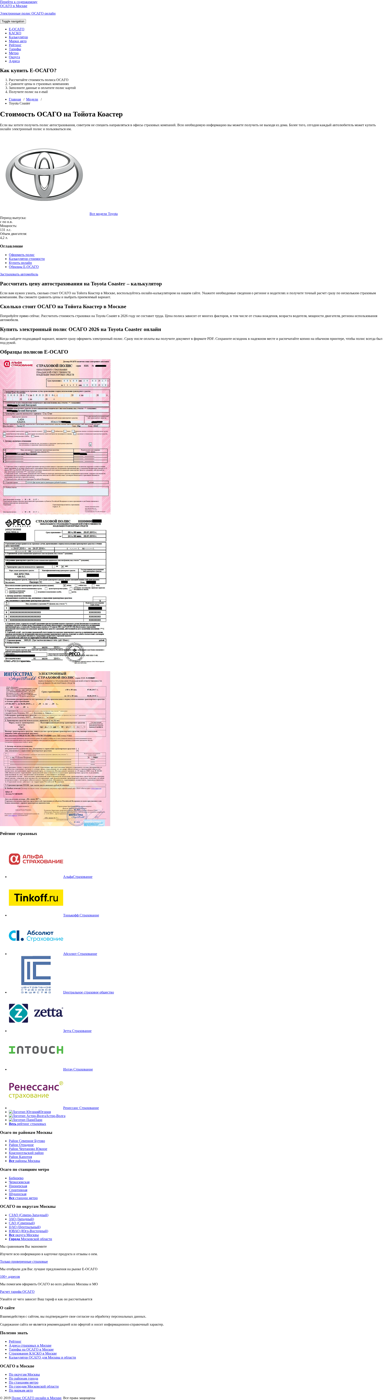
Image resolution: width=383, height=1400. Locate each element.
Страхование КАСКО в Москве (33, 1353)
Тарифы (15, 49)
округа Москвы (24, 1235)
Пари (38, 1120)
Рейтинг (15, 45)
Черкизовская (19, 1182)
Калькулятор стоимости (27, 259)
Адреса (14, 61)
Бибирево (16, 1178)
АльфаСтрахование (77, 877)
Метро (14, 53)
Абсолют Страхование (80, 954)
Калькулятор (18, 37)
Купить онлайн (20, 263)
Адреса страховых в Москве (30, 1345)
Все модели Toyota (104, 214)
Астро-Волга (55, 1116)
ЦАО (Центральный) (25, 1227)
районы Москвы (24, 1161)
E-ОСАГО (16, 29)
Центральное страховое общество (88, 992)
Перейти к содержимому (18, 2)
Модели (32, 99)
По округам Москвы (24, 1374)
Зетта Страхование (77, 1031)
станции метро (23, 1198)
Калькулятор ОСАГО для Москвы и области (42, 1357)
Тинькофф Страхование (81, 915)
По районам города (23, 1378)
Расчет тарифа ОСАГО (17, 1291)
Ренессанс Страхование (81, 1108)
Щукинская (17, 1194)
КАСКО (15, 33)
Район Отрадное (21, 1145)
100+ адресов (10, 1276)
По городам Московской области (34, 1386)
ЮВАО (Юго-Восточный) (28, 1231)
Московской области (30, 1239)
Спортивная (18, 1190)
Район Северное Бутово (27, 1141)
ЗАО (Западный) (21, 1219)
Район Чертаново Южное (28, 1149)
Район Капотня (20, 1157)
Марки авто (18, 41)
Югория (45, 1112)
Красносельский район (26, 1153)
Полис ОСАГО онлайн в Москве (36, 1398)
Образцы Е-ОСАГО (24, 267)
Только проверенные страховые (24, 1261)
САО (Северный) (22, 1223)
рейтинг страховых (27, 1124)
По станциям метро (23, 1382)
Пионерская (18, 1186)
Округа (14, 57)
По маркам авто (21, 1390)
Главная (15, 99)
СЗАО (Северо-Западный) (28, 1215)
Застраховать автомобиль (19, 274)
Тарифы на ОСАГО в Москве (31, 1349)
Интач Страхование (78, 1069)
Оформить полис (22, 255)
